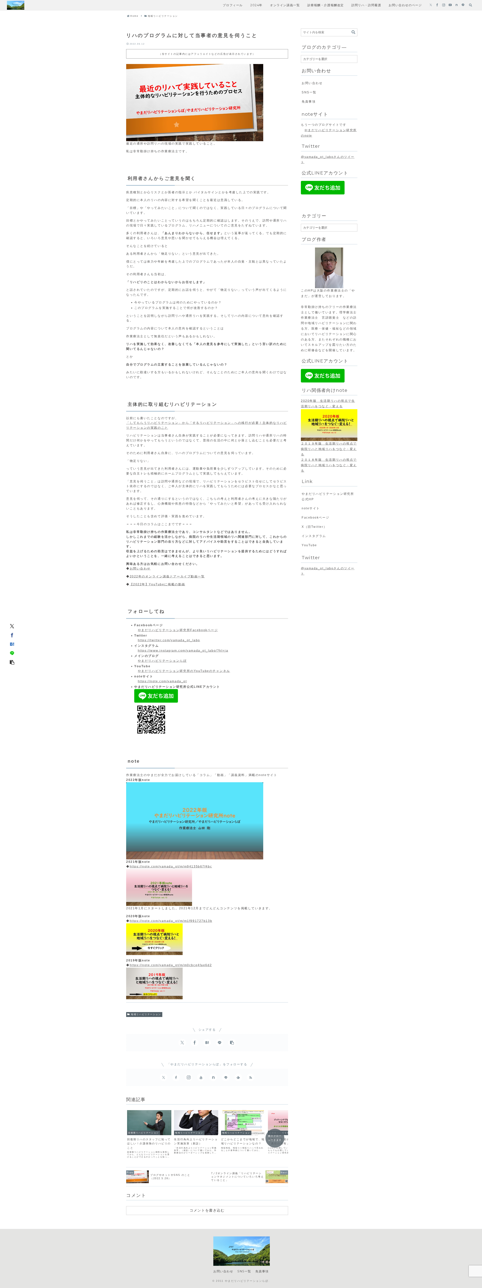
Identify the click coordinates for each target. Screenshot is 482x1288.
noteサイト (311, 508)
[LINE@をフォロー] (462, 5)
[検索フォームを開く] (470, 5)
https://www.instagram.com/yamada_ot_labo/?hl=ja (183, 650)
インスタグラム (314, 536)
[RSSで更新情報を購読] (250, 1077)
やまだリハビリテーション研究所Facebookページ (178, 630)
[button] (12, 662)
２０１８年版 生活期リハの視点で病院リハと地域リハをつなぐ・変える (329, 465)
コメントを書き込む (207, 1210)
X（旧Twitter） (314, 526)
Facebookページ (315, 517)
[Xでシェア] (12, 626)
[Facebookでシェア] (12, 635)
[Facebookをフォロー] (437, 5)
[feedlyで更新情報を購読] (238, 1077)
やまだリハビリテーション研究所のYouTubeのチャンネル (184, 671)
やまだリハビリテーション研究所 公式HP (329, 496)
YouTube (309, 545)
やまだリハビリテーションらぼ (162, 660)
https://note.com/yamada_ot (162, 681)
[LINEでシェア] (12, 653)
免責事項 (309, 101)
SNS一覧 (309, 92)
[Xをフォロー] (430, 5)
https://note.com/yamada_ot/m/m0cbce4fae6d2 (171, 965)
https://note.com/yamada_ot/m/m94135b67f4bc (171, 866)
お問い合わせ (140, 568)
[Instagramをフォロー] (443, 5)
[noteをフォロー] (456, 5)
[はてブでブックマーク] (12, 644)
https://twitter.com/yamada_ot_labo (169, 640)
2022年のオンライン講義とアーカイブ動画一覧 (167, 576)
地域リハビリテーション (146, 1014)
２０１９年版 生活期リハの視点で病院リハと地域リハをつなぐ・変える (329, 449)
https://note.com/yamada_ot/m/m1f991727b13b (171, 920)
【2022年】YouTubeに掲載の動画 (157, 584)
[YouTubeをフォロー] (450, 5)
